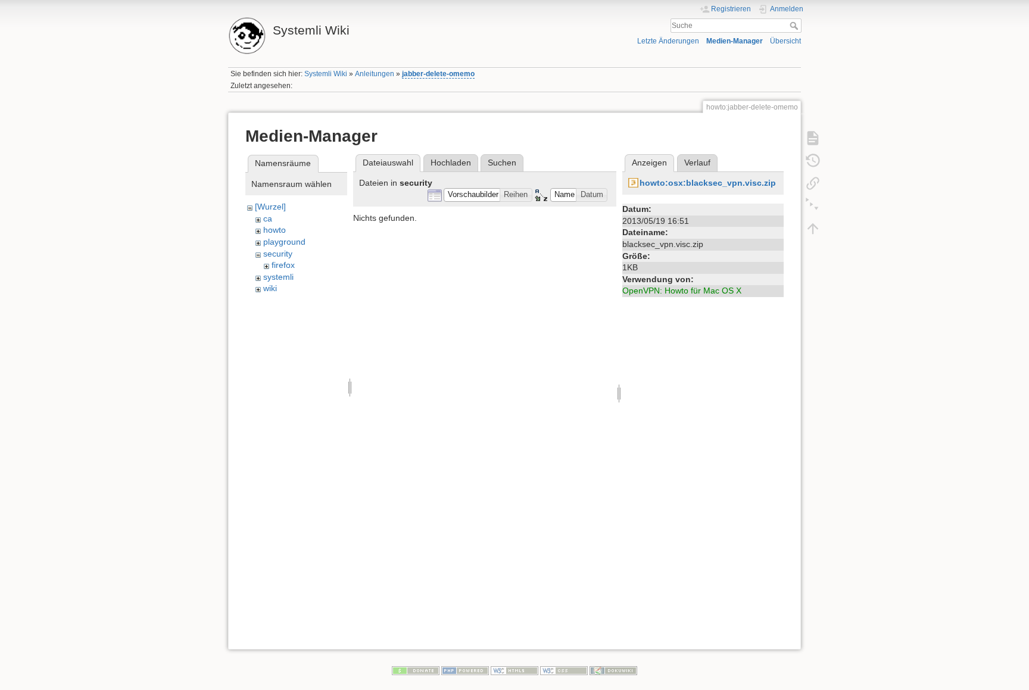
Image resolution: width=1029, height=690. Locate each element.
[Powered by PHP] (465, 670)
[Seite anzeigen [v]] (813, 137)
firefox (283, 265)
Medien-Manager (734, 41)
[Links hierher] (813, 182)
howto (274, 230)
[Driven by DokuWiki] (613, 670)
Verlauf (697, 162)
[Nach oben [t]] (813, 228)
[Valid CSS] (564, 670)
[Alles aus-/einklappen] (813, 205)
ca (267, 218)
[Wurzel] (270, 206)
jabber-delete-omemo (438, 74)
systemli (278, 277)
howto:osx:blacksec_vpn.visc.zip (708, 183)
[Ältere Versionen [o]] (813, 160)
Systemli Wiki (325, 74)
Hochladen (451, 162)
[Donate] (415, 670)
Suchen (502, 162)
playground (284, 241)
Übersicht (785, 41)
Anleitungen (374, 74)
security (277, 253)
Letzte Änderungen (668, 41)
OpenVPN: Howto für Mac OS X (681, 290)
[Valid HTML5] (514, 670)
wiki (270, 288)
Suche (795, 25)
